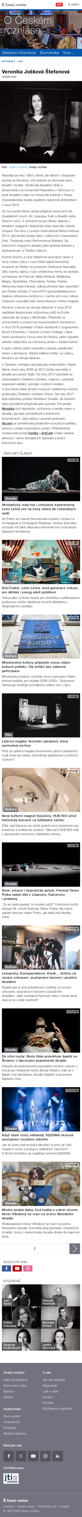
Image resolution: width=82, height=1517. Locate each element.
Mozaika (8, 408)
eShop (8, 1397)
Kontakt (48, 1403)
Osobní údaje (25, 1506)
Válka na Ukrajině (15, 1380)
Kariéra (47, 1397)
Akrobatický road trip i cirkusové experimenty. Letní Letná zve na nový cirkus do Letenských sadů (39, 509)
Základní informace (19, 52)
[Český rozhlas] (14, 4)
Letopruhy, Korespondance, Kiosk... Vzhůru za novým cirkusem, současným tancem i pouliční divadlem (39, 977)
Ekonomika (49, 52)
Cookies (8, 1506)
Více (68, 52)
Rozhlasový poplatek (57, 1408)
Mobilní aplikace (14, 1433)
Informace (8, 61)
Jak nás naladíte (54, 1380)
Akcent (7, 423)
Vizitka (33, 433)
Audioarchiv (11, 1422)
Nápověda (50, 1385)
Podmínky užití (47, 1506)
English (64, 1506)
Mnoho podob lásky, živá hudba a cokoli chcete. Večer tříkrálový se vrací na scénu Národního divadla (40, 1214)
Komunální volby (15, 1385)
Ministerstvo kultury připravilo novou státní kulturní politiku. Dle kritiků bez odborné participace (36, 667)
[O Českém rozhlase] (41, 29)
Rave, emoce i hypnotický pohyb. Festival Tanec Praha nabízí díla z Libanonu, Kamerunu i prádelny (40, 894)
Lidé (20, 61)
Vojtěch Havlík (18, 167)
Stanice (8, 1391)
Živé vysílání (12, 1416)
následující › (74, 1248)
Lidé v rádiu (51, 1391)
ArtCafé (47, 433)
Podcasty (10, 1428)
